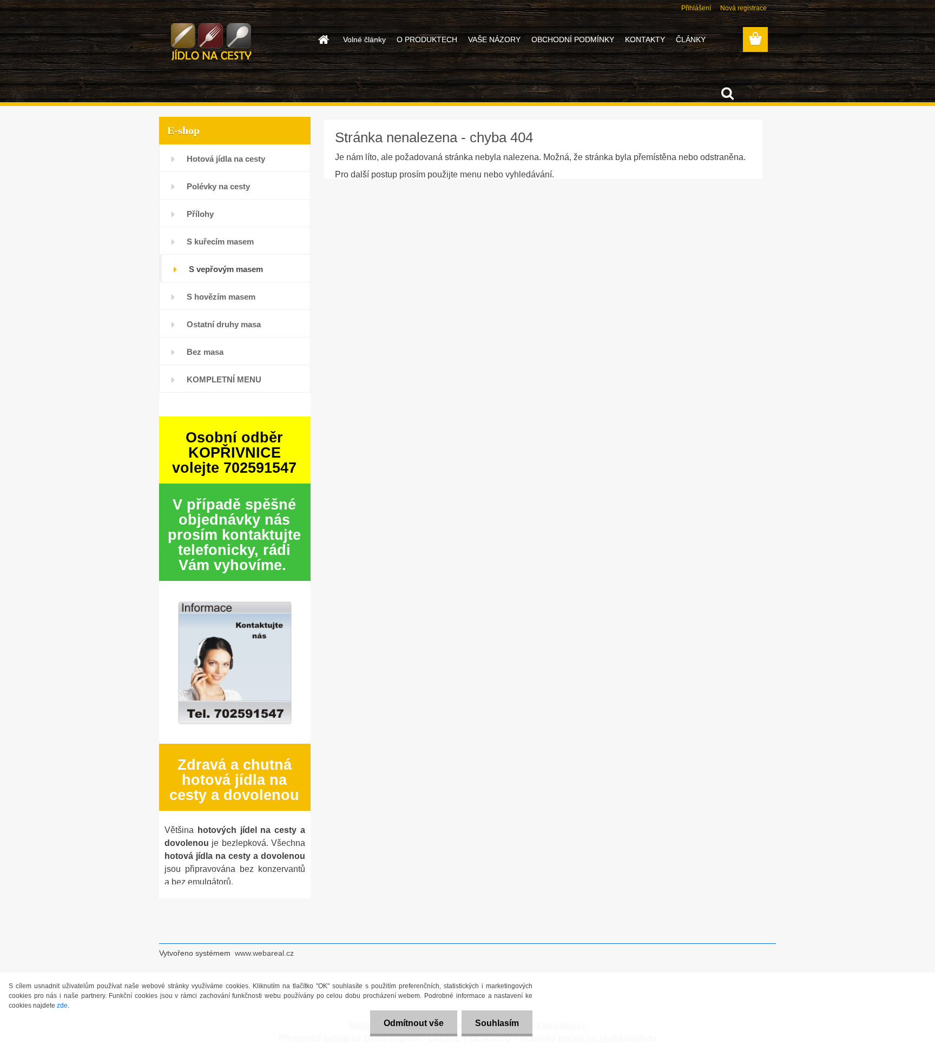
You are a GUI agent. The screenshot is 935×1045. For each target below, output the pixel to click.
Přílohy (200, 214)
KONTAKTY (645, 39)
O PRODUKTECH (427, 39)
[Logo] (233, 40)
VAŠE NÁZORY (494, 39)
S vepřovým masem (226, 269)
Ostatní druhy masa (224, 324)
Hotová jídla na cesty (226, 158)
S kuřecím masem (220, 241)
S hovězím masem (221, 296)
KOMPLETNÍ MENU (224, 379)
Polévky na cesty (218, 186)
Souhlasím (497, 1023)
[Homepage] (322, 39)
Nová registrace (743, 8)
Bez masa (205, 351)
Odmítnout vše (414, 1023)
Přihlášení (696, 8)
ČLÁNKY (691, 39)
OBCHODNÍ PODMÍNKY (572, 39)
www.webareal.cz (264, 953)
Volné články (364, 39)
